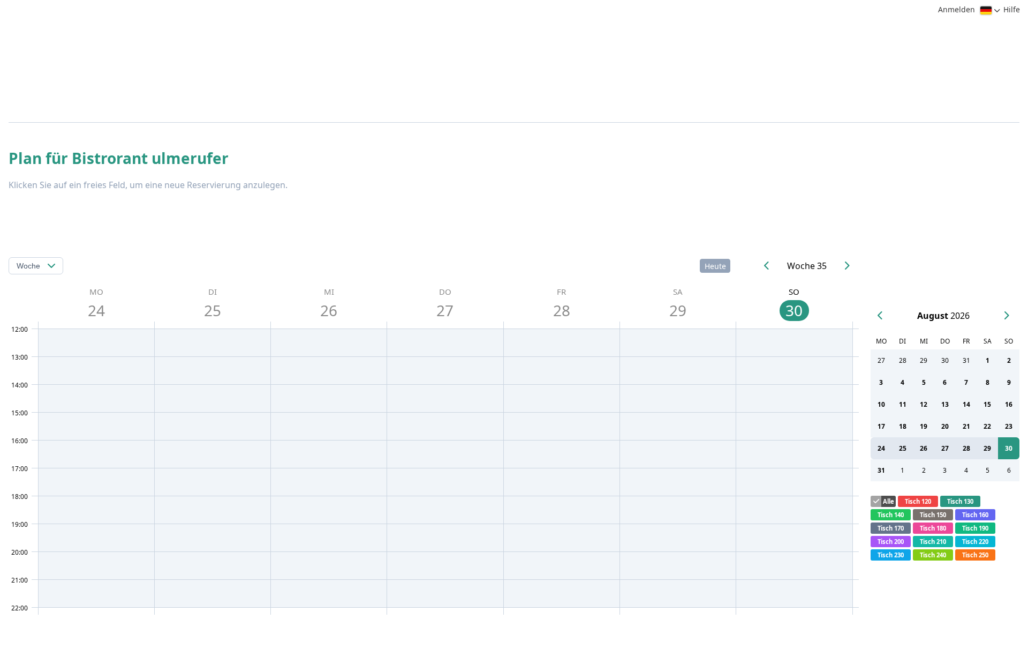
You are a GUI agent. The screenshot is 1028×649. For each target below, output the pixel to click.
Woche (28, 266)
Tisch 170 (891, 528)
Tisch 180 (933, 528)
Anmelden (956, 9)
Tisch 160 (975, 515)
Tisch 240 (933, 555)
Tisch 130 (960, 501)
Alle (888, 501)
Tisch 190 (975, 528)
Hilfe (1011, 9)
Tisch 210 (933, 542)
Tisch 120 (918, 501)
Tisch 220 (975, 542)
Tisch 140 (891, 515)
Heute (715, 266)
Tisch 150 (933, 515)
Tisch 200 (891, 542)
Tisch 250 (975, 555)
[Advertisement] (511, 215)
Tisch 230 (891, 555)
